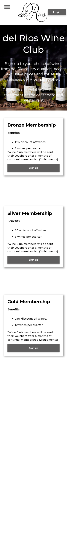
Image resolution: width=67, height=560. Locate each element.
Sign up (33, 168)
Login (56, 12)
